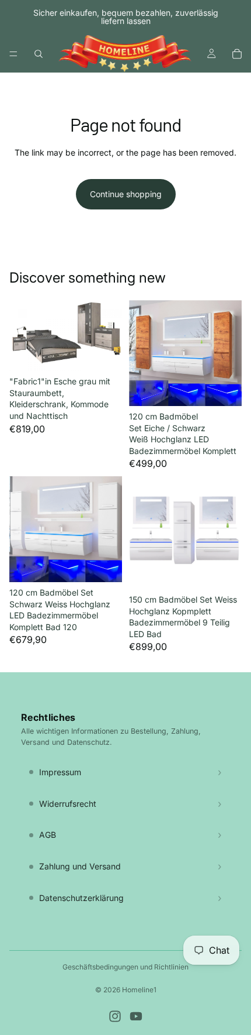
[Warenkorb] (237, 54)
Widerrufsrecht (67, 804)
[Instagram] (115, 1016)
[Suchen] (38, 54)
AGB (47, 835)
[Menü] (13, 53)
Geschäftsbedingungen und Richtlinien (125, 966)
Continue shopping (126, 194)
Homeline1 (139, 989)
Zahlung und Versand (80, 866)
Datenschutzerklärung (81, 898)
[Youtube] (136, 1016)
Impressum (60, 772)
